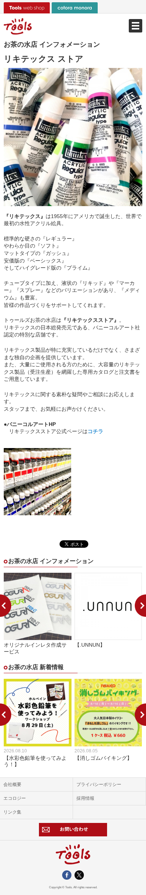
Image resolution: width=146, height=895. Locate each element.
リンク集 (12, 812)
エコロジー (14, 798)
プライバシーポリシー (98, 784)
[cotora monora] (75, 7)
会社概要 (12, 784)
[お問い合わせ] (73, 830)
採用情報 (85, 798)
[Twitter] (79, 876)
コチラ (95, 431)
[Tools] (73, 26)
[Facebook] (67, 876)
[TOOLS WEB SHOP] (27, 7)
